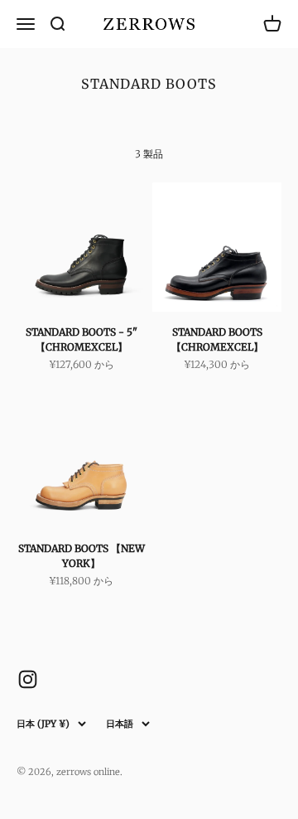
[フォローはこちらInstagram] (28, 679)
